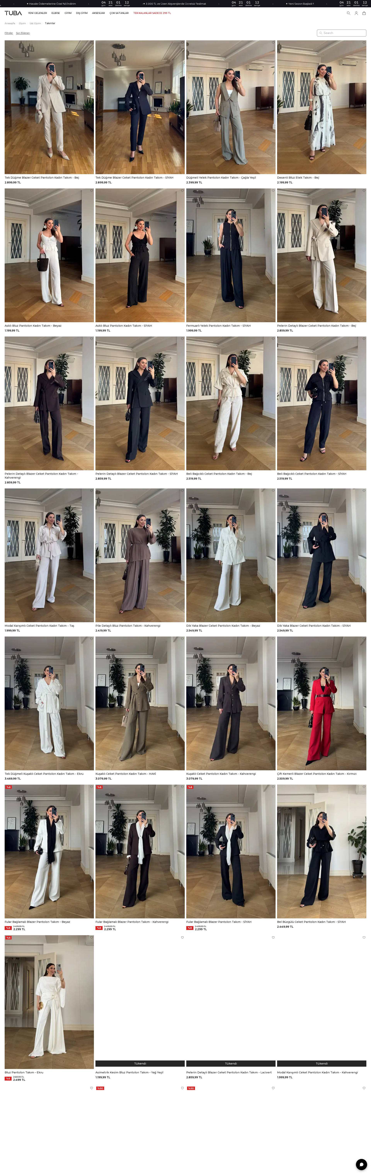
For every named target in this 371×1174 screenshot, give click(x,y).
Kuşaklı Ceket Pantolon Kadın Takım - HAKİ (125, 774)
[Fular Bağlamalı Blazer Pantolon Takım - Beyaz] (49, 851)
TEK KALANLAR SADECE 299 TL (152, 13)
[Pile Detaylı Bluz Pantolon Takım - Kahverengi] (140, 555)
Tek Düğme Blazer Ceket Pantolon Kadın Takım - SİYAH (134, 177)
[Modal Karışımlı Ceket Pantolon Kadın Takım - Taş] (49, 555)
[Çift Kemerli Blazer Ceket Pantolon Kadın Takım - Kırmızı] (321, 703)
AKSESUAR (98, 13)
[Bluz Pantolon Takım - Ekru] (49, 1002)
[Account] (356, 13)
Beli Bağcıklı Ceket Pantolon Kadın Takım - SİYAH (311, 474)
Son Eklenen (23, 33)
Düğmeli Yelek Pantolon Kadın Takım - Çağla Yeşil (221, 177)
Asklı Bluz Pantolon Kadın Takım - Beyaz (33, 325)
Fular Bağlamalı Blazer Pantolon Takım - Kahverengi (131, 922)
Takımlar (50, 23)
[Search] (348, 13)
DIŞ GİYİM (82, 13)
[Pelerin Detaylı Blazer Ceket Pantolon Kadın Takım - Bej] (321, 255)
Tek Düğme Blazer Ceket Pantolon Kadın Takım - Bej (42, 177)
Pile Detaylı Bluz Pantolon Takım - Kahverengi (127, 625)
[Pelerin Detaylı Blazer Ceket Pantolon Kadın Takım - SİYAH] (140, 403)
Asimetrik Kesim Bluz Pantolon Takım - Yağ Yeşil (129, 1072)
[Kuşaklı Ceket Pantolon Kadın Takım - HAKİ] (140, 703)
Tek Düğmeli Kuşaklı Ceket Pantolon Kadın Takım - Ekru (44, 774)
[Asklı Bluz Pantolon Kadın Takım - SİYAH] (140, 255)
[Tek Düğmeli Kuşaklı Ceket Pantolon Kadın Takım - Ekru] (49, 703)
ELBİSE (56, 13)
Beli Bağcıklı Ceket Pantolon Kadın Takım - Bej (219, 474)
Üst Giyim (35, 23)
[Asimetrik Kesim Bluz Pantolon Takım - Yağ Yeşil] (140, 1002)
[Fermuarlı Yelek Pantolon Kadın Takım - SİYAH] (231, 255)
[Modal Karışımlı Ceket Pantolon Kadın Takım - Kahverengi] (321, 1002)
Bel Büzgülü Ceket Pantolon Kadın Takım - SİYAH (311, 922)
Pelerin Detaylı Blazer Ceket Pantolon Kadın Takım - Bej (316, 325)
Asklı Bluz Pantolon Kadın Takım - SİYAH (123, 325)
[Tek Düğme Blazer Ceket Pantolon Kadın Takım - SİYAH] (140, 107)
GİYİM (68, 13)
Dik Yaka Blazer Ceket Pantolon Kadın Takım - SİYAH (314, 625)
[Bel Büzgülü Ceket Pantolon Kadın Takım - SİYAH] (321, 851)
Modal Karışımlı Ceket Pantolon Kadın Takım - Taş (39, 625)
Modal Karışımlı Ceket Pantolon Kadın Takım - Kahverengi (317, 1072)
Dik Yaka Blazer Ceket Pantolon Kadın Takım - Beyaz (223, 625)
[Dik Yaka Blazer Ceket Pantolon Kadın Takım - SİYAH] (321, 555)
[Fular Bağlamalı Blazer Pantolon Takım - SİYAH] (231, 851)
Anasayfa (10, 23)
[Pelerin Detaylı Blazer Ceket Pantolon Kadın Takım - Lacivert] (231, 1002)
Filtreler (9, 33)
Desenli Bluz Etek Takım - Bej (298, 177)
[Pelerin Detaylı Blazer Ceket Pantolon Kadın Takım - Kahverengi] (49, 403)
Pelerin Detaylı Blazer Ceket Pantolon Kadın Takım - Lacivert (229, 1072)
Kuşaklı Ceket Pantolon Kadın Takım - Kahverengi (221, 774)
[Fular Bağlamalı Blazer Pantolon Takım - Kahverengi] (140, 851)
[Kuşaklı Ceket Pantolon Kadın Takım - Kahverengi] (231, 703)
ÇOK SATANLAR (119, 13)
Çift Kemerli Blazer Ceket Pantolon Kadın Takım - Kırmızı (317, 774)
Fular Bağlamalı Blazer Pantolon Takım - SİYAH (219, 922)
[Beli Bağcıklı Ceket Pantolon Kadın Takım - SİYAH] (321, 403)
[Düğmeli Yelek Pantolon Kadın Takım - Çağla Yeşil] (231, 107)
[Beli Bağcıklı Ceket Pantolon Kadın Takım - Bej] (231, 403)
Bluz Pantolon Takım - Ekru (24, 1072)
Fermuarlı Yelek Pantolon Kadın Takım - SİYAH (218, 325)
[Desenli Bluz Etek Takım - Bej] (321, 107)
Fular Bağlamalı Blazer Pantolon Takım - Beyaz (37, 922)
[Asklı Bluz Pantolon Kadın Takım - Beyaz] (49, 255)
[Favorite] (91, 42)
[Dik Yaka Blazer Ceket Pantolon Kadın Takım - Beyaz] (231, 555)
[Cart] (364, 13)
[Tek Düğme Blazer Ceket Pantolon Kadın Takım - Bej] (49, 107)
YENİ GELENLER (37, 13)
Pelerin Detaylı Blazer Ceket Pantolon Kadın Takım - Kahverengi (41, 475)
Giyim (22, 23)
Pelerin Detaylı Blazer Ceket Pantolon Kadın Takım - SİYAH (136, 474)
